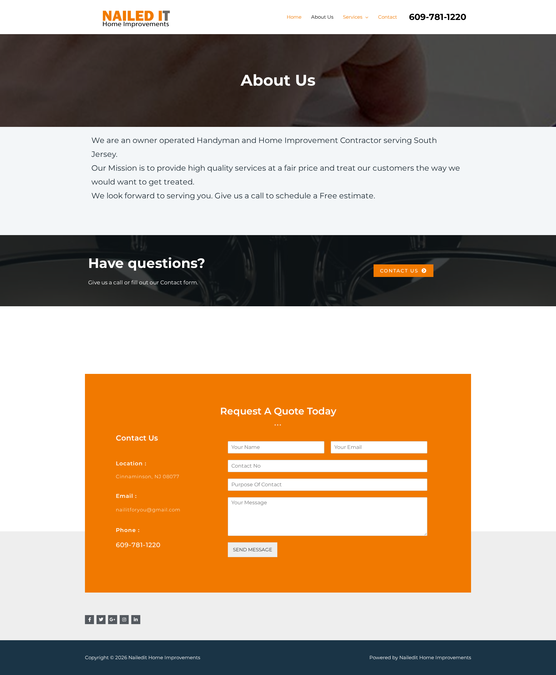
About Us (322, 17)
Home (294, 17)
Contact (387, 17)
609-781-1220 (138, 545)
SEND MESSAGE (252, 550)
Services (352, 17)
